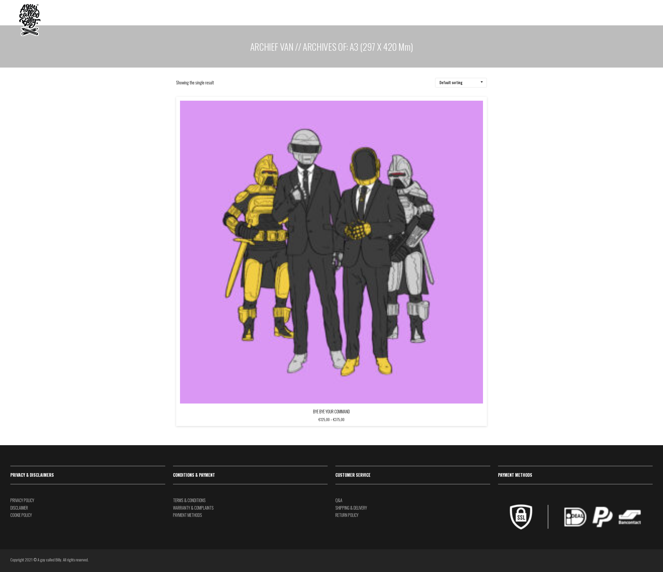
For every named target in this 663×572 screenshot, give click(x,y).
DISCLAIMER (19, 508)
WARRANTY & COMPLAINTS (193, 508)
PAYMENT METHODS (187, 515)
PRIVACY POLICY (22, 500)
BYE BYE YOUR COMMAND (331, 411)
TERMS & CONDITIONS (189, 500)
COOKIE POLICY (21, 515)
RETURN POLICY (346, 515)
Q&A (338, 500)
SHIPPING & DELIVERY (351, 508)
